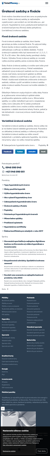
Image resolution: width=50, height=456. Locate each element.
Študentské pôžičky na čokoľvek (12, 309)
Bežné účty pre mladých (34, 345)
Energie (5, 369)
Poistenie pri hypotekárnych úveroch (21, 214)
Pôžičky (5, 298)
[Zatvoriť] (3, 409)
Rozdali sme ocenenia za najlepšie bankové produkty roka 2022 (23, 276)
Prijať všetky (42, 451)
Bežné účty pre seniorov (34, 351)
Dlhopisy (4, 382)
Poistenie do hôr (32, 317)
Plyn (3, 374)
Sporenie (5, 335)
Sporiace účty (6, 343)
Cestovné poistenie (33, 303)
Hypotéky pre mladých (9, 330)
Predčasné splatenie (13, 222)
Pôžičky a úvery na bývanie (10, 306)
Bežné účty (31, 340)
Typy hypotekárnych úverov (17, 185)
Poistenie (30, 298)
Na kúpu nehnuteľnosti (9, 322)
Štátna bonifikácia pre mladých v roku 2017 (23, 231)
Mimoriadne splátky (13, 218)
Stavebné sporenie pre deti (36, 332)
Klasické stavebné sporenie (36, 330)
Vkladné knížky (6, 340)
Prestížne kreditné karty (10, 364)
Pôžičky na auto (7, 303)
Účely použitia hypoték (14, 189)
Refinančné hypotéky (8, 327)
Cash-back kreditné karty (10, 361)
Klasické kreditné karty (9, 358)
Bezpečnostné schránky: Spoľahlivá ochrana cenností (24, 261)
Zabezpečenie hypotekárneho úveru (19, 145)
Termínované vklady (8, 337)
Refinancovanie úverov (9, 311)
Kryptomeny (6, 384)
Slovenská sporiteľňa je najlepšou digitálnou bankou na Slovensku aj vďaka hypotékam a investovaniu (24, 244)
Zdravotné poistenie (33, 309)
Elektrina (5, 371)
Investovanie (7, 379)
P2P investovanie (7, 387)
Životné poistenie (32, 306)
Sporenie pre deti (7, 346)
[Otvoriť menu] (46, 3)
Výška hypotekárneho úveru (17, 193)
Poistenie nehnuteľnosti (34, 311)
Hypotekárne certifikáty (15, 227)
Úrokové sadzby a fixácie (15, 206)
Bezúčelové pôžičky (8, 300)
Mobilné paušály (8, 392)
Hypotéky (6, 319)
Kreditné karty (7, 356)
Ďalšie (4, 289)
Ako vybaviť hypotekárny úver (18, 197)
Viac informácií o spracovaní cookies (14, 445)
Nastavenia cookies (9, 451)
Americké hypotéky (8, 324)
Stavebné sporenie (34, 327)
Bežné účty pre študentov (35, 348)
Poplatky (42, 145)
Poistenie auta (31, 300)
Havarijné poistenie (33, 314)
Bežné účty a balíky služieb (35, 343)
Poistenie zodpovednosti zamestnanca (35, 321)
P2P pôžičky (5, 314)
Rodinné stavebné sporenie (36, 335)
